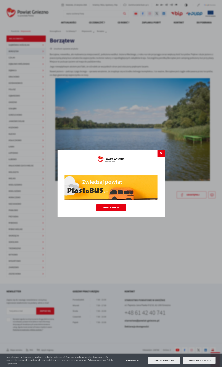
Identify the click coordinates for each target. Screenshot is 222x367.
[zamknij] (161, 153)
